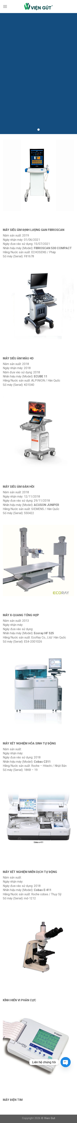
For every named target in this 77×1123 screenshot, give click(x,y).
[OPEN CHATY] (66, 1062)
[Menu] (5, 6)
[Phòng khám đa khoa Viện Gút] (38, 6)
